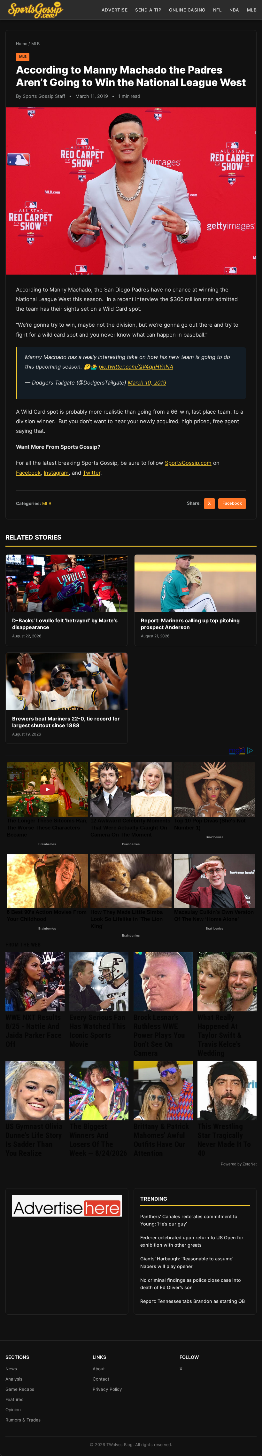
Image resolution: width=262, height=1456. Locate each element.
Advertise (115, 9)
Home (21, 43)
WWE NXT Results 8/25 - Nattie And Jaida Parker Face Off (33, 1031)
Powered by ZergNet (239, 1164)
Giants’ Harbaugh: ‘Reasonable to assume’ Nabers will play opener (186, 1262)
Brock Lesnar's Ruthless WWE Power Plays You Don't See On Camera (159, 1035)
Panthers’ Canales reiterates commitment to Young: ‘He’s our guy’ (188, 1220)
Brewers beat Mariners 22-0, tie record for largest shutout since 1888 (66, 722)
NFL (217, 9)
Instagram (56, 473)
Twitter (91, 473)
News (11, 1368)
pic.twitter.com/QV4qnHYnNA (136, 366)
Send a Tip (148, 9)
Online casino (187, 9)
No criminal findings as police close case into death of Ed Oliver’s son (190, 1283)
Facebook (28, 473)
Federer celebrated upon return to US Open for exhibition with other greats (191, 1241)
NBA (234, 9)
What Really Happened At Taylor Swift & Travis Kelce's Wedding (219, 1035)
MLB (252, 9)
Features (14, 1399)
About (99, 1368)
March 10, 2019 (147, 382)
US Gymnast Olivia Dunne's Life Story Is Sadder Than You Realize (34, 1140)
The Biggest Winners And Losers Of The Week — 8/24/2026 (98, 1140)
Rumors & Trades (23, 1419)
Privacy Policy (107, 1389)
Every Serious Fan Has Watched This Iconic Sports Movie (97, 1031)
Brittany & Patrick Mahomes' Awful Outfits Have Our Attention (161, 1140)
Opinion (13, 1409)
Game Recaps (19, 1389)
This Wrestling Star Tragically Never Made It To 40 (224, 1140)
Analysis (13, 1379)
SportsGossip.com (188, 463)
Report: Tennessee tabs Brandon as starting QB (192, 1301)
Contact (101, 1379)
